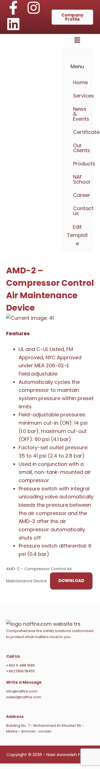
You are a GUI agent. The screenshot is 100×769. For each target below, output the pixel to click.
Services (79, 95)
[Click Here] (77, 41)
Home (79, 82)
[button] (77, 163)
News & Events (79, 113)
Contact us (79, 211)
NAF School (79, 179)
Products (79, 163)
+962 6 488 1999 (20, 665)
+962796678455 (20, 671)
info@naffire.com (21, 691)
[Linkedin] (13, 24)
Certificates (79, 132)
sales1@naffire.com (23, 697)
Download (71, 580)
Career (79, 195)
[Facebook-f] (13, 8)
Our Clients (79, 148)
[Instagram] (34, 8)
